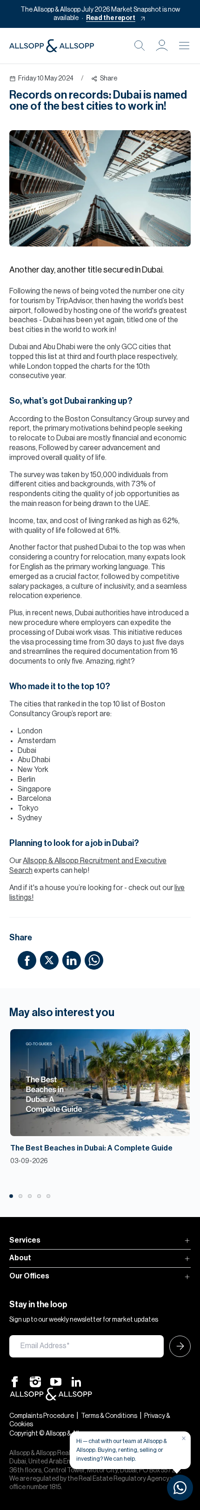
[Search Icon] (139, 45)
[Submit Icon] (177, 1346)
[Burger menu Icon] (184, 45)
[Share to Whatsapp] (94, 960)
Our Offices (29, 1276)
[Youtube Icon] (55, 1381)
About (20, 1258)
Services (24, 1240)
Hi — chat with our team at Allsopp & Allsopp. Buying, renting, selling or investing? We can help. (121, 1450)
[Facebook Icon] (14, 1381)
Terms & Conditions (109, 1416)
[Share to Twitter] (49, 960)
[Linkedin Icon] (76, 1381)
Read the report (110, 18)
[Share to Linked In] (71, 960)
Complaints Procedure (41, 1416)
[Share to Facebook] (27, 960)
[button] (161, 45)
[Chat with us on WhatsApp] (180, 1488)
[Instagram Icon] (35, 1381)
